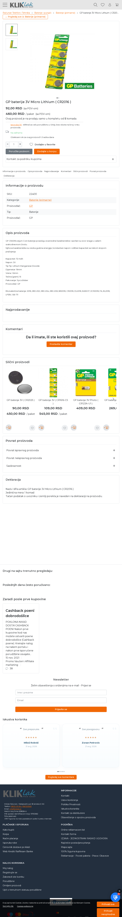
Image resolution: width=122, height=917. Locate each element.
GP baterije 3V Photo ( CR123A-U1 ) (85, 402)
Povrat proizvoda (98, 171)
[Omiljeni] (103, 5)
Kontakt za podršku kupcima (24, 159)
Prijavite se (61, 709)
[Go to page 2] (59, 771)
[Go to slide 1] (57, 97)
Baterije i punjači (42, 12)
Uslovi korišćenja (69, 800)
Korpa (6, 834)
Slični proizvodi (80, 171)
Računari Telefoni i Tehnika (16, 12)
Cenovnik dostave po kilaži (16, 847)
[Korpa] (117, 5)
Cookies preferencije (25, 906)
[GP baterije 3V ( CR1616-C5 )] (53, 383)
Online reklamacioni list (73, 829)
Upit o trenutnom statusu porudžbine (22, 889)
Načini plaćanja (10, 838)
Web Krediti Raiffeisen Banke (18, 851)
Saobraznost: (14, 465)
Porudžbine (9, 881)
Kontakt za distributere (73, 813)
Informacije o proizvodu (14, 171)
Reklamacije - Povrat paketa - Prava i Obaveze (85, 855)
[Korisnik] (110, 5)
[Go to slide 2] (58, 97)
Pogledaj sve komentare (61, 777)
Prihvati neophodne (108, 912)
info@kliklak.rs (15, 809)
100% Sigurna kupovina (73, 851)
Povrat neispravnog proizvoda (24, 458)
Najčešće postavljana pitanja (75, 842)
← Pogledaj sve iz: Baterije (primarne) (25, 16)
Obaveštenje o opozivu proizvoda (78, 817)
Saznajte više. (8, 906)
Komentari (66, 171)
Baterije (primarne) (65, 12)
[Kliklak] (20, 5)
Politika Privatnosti (70, 804)
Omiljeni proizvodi (12, 885)
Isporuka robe (10, 842)
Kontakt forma (68, 834)
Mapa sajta (66, 847)
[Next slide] (113, 399)
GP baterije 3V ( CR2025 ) (21, 400)
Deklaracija (9, 176)
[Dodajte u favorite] (32, 428)
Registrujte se (10, 872)
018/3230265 (27, 806)
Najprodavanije (51, 171)
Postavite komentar (61, 344)
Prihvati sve (108, 904)
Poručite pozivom (19, 151)
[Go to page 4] (62, 771)
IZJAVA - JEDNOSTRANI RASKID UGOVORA (84, 838)
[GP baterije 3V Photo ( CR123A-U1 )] (86, 383)
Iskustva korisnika (70, 808)
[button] (115, 897)
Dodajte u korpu (47, 151)
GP (31, 206)
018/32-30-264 (16, 806)
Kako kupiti (8, 829)
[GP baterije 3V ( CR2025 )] (21, 383)
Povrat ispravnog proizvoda (22, 450)
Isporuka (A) (16, 125)
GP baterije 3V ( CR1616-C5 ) (53, 402)
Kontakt (65, 795)
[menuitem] (12, 30)
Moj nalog (8, 868)
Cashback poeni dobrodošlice (20, 613)
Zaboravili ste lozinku (13, 876)
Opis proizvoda (35, 171)
